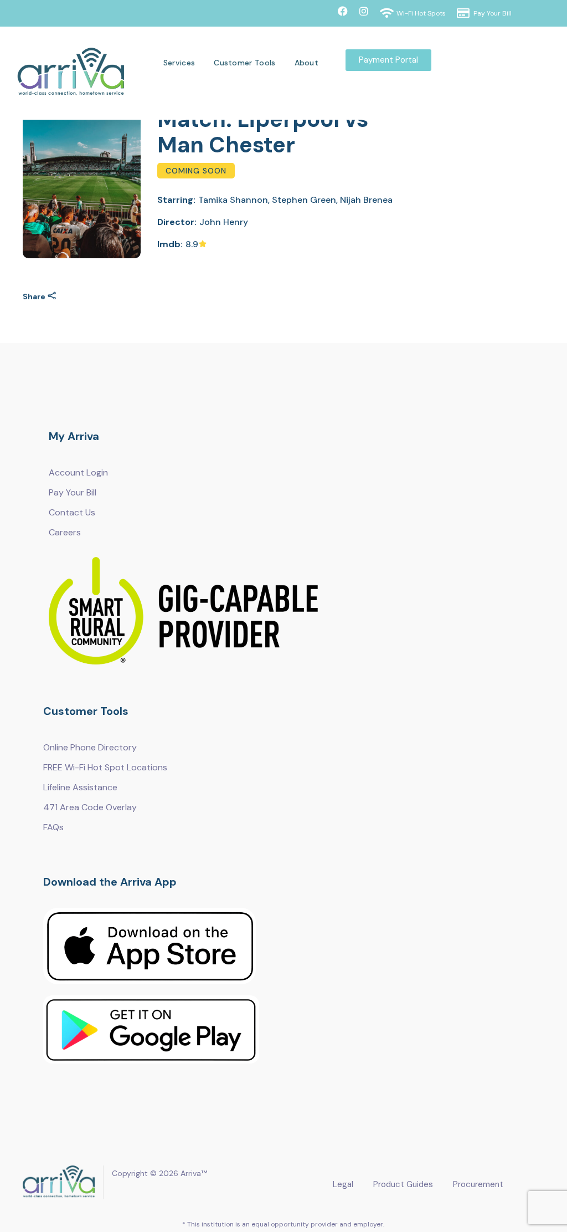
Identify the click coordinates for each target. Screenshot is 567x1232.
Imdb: (170, 244)
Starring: (176, 200)
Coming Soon (196, 171)
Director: (177, 222)
